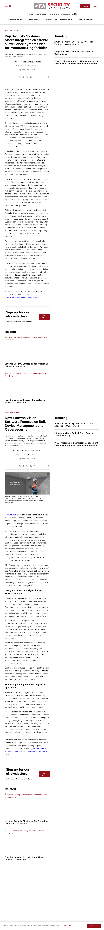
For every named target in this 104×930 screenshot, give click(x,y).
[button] (6, 6)
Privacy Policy (66, 925)
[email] (35, 77)
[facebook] (20, 77)
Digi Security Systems (32, 62)
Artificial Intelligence (87, 20)
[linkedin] (24, 77)
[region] (52, 926)
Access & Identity (67, 20)
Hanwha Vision (11, 515)
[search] (10, 6)
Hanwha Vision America (32, 450)
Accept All (94, 926)
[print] (49, 77)
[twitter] (27, 77)
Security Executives (16, 20)
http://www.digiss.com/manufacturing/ (21, 297)
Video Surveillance (49, 20)
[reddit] (31, 77)
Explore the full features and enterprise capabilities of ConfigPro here (26, 751)
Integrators (33, 20)
